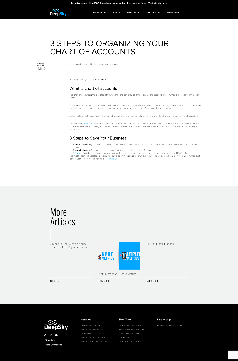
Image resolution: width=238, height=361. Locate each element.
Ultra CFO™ (93, 3)
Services (98, 12)
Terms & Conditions (53, 345)
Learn (116, 12)
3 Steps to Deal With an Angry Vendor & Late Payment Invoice (69, 245)
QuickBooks (89, 123)
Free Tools (133, 12)
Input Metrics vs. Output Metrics (117, 274)
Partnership (174, 12)
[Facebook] (45, 335)
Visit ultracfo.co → (157, 3)
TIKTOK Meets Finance (160, 244)
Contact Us (153, 12)
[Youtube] (56, 335)
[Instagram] (51, 335)
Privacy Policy (50, 340)
